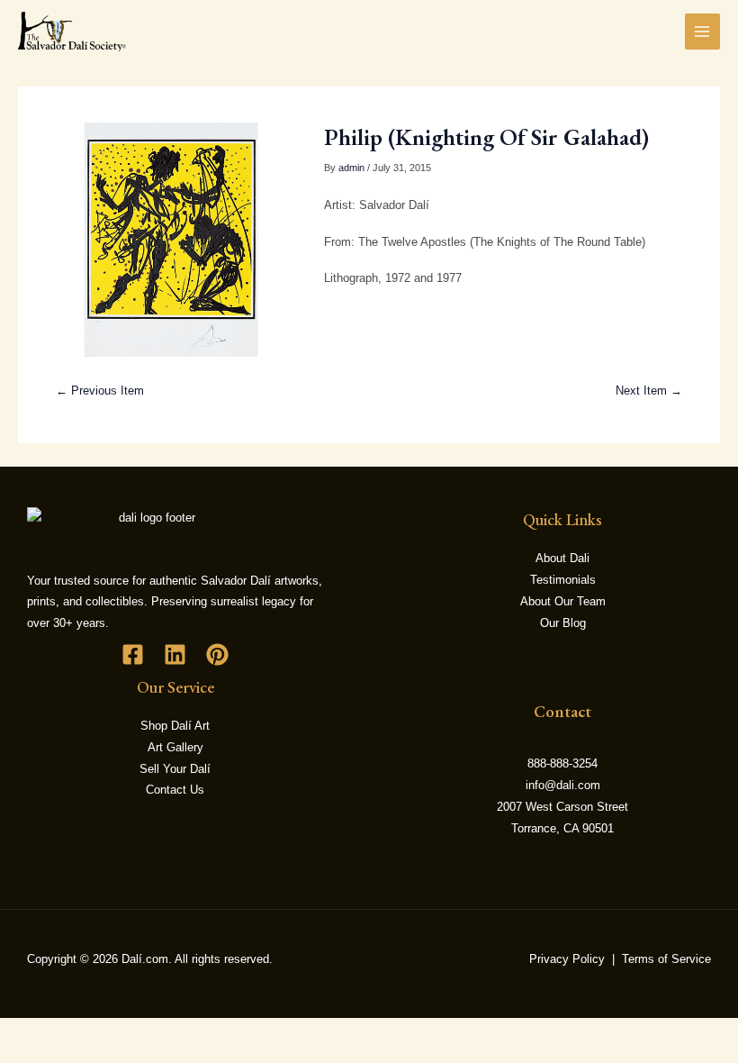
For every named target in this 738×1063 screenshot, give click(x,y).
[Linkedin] (175, 654)
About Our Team (563, 601)
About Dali (563, 558)
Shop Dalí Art (175, 725)
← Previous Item (100, 390)
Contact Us (175, 789)
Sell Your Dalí (175, 769)
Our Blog (563, 623)
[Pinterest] (217, 654)
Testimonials (563, 579)
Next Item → (649, 390)
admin (351, 167)
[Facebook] (133, 654)
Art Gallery (175, 747)
